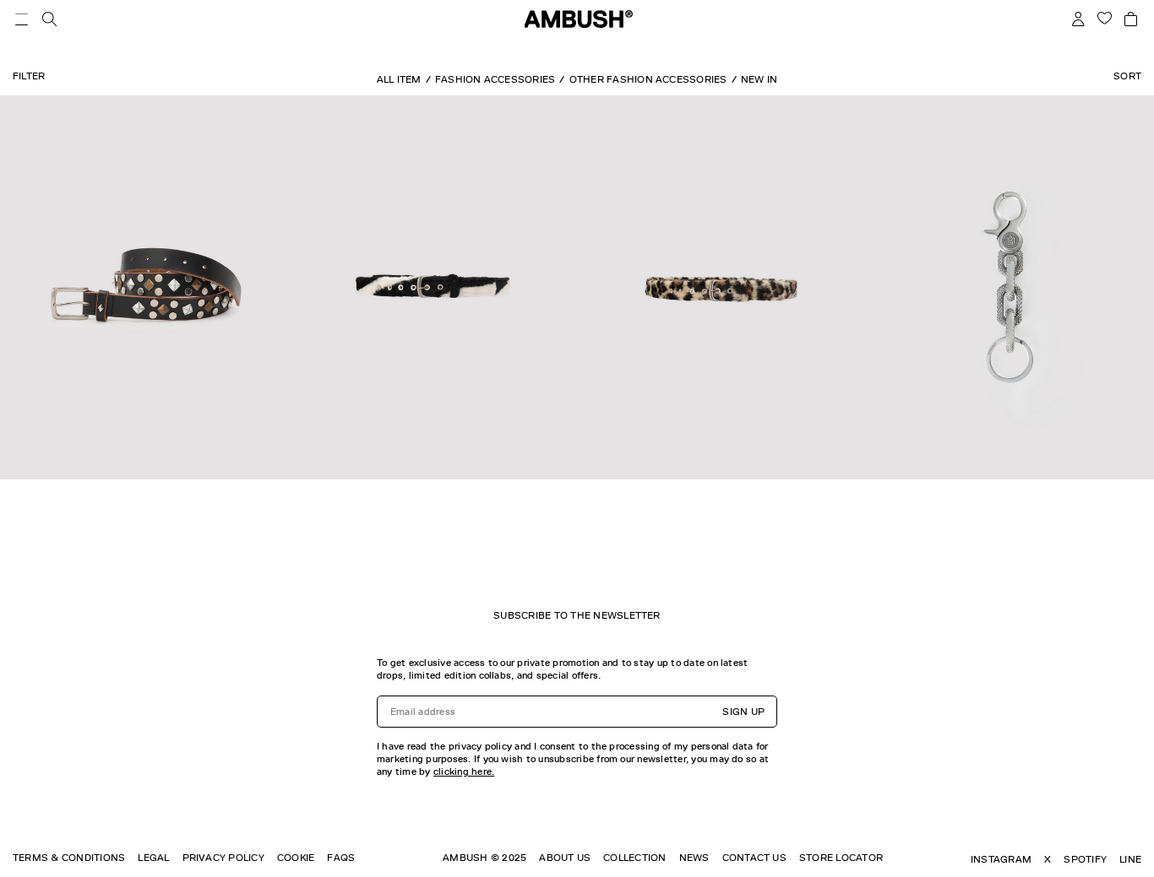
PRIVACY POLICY (223, 857)
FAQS (341, 857)
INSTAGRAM (1001, 859)
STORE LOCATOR (841, 857)
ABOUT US (565, 857)
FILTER (29, 76)
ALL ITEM (399, 79)
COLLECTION (634, 857)
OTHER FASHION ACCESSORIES (648, 79)
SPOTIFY (1085, 859)
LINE (1130, 859)
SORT (1127, 76)
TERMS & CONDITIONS (69, 857)
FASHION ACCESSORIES (495, 79)
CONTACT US (754, 857)
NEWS (694, 857)
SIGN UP (743, 711)
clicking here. (463, 771)
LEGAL (153, 857)
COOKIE (295, 857)
